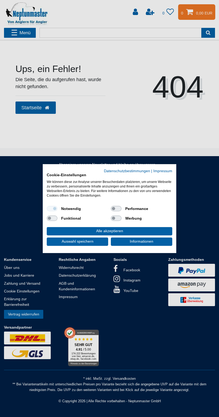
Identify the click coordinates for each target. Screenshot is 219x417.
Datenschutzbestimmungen (127, 171)
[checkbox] (52, 208)
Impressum (162, 171)
